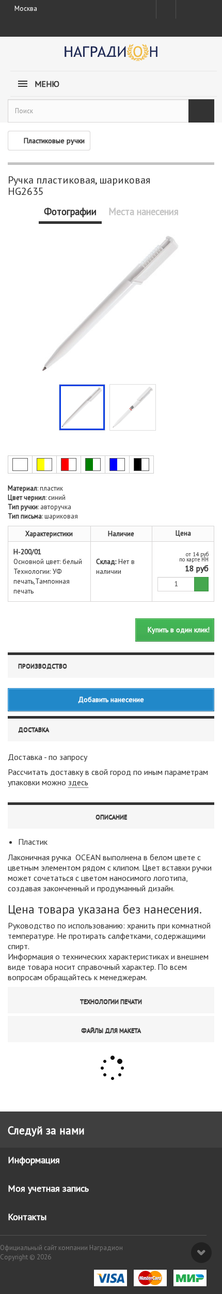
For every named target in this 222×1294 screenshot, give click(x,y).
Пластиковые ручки (54, 140)
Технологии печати (111, 1001)
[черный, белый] (141, 464)
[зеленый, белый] (93, 464)
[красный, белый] (68, 464)
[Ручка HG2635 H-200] (82, 407)
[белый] (20, 464)
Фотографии (70, 211)
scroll (201, 1252)
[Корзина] (204, 7)
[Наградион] (111, 56)
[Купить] (201, 584)
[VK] (185, 9)
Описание (111, 816)
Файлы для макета (111, 1030)
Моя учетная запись (48, 1188)
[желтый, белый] (44, 464)
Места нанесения (143, 211)
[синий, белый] (117, 464)
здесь (78, 782)
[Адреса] (166, 9)
